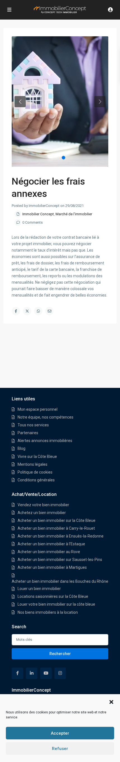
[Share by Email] (49, 311)
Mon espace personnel (37, 409)
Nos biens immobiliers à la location (48, 612)
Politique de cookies (35, 472)
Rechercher (60, 653)
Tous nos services (33, 425)
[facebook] (17, 673)
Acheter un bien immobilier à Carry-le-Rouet (56, 528)
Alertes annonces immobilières (45, 440)
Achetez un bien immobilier (42, 512)
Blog (21, 448)
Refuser (60, 748)
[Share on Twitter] (27, 311)
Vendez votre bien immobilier (43, 505)
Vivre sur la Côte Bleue (37, 456)
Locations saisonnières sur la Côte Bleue (53, 596)
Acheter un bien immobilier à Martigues (52, 567)
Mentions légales (32, 464)
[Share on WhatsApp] (38, 311)
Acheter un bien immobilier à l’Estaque (51, 544)
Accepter (60, 733)
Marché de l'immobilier (74, 214)
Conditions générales (36, 480)
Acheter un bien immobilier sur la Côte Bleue (56, 520)
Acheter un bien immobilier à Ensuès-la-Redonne (61, 536)
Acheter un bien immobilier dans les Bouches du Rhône (60, 581)
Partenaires (28, 433)
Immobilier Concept (38, 214)
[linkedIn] (31, 673)
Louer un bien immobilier (39, 588)
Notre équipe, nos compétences (45, 417)
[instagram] (60, 673)
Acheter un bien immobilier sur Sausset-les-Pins (60, 559)
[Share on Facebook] (16, 311)
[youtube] (46, 673)
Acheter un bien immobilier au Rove (49, 552)
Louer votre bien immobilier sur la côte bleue (56, 604)
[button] (111, 701)
